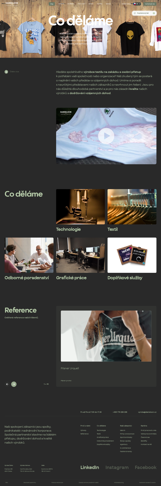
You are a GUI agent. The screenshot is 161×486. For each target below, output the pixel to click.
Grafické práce (103, 437)
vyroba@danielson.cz (147, 412)
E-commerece (125, 448)
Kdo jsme (61, 4)
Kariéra (91, 4)
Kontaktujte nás (150, 4)
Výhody (83, 430)
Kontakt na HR (146, 444)
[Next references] (14, 384)
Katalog (108, 4)
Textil (98, 434)
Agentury (124, 444)
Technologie (101, 430)
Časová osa (145, 437)
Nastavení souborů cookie (147, 482)
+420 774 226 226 (120, 412)
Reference (84, 434)
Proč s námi (81, 4)
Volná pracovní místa (148, 434)
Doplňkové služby (103, 444)
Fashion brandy (126, 451)
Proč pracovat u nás (148, 430)
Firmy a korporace (127, 434)
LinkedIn (89, 467)
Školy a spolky (125, 441)
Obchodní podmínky (29, 482)
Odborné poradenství (105, 441)
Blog (51, 4)
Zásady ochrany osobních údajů (88, 482)
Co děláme (70, 4)
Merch (122, 430)
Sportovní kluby (126, 437)
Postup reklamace (57, 482)
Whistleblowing (119, 482)
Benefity (144, 441)
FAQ (7, 482)
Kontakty (99, 4)
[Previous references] (7, 384)
